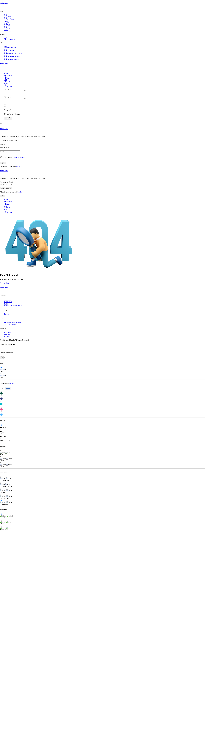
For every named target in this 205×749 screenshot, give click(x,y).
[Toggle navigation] (1, 123)
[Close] (4, 357)
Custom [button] (11, 383)
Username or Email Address (9, 140)
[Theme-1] (102, 393)
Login (20, 192)
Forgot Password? (19, 157)
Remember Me (7, 157)
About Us (7, 300)
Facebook (7, 332)
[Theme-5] (102, 414)
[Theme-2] (102, 398)
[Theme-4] (102, 409)
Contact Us (8, 302)
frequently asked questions (13, 322)
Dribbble (7, 336)
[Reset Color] (18, 384)
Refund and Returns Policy (13, 306)
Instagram (7, 334)
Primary (2, 388)
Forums (6, 314)
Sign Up (18, 166)
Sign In (3, 163)
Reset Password (6, 188)
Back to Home (5, 283)
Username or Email (6, 182)
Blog (6, 304)
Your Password (5, 148)
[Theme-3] (102, 404)
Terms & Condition (10, 324)
